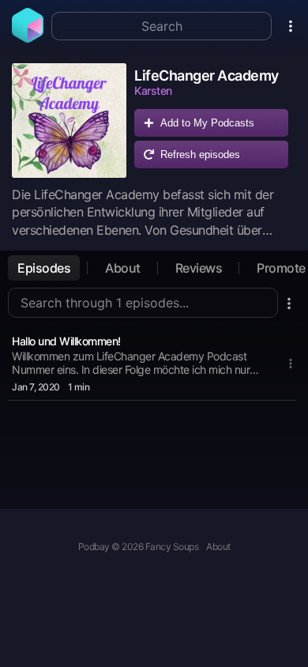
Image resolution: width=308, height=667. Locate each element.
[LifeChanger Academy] (69, 120)
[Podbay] (27, 38)
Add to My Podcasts (207, 123)
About (123, 268)
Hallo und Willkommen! (66, 341)
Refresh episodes (200, 154)
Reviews (199, 268)
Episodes (43, 268)
